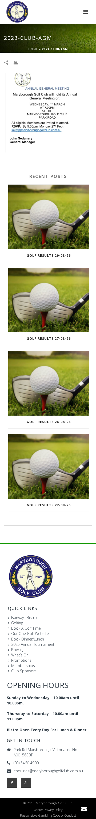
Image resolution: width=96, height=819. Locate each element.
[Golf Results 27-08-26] (48, 300)
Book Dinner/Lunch (27, 639)
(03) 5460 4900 (26, 763)
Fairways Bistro (24, 617)
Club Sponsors (24, 670)
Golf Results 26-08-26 (49, 422)
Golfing (17, 622)
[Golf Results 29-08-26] (48, 217)
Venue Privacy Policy (48, 810)
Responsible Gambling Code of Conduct (48, 815)
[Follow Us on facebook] (12, 783)
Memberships (23, 665)
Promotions (21, 660)
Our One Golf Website (30, 633)
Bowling (17, 649)
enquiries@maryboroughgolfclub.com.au (48, 771)
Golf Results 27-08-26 (49, 338)
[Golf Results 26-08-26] (48, 383)
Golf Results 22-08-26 (49, 505)
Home (33, 49)
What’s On (20, 654)
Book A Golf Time (26, 628)
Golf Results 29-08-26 (49, 255)
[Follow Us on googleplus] (26, 783)
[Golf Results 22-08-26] (48, 466)
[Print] (18, 62)
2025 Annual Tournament (32, 644)
